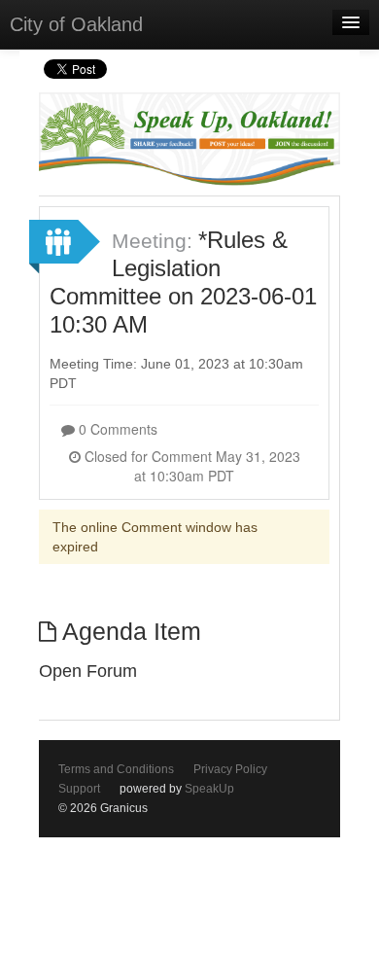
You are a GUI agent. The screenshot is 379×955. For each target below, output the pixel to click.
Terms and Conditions (116, 769)
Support (79, 789)
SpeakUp (209, 789)
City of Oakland (76, 24)
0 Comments (116, 429)
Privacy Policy (230, 769)
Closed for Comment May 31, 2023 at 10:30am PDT (190, 465)
